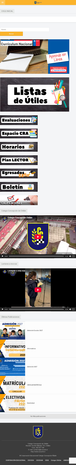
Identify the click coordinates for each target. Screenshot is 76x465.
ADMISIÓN (66, 460)
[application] (38, 236)
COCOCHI (31, 460)
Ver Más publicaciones (38, 416)
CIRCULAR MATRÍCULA (34, 385)
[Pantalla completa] (73, 256)
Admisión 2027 (32, 367)
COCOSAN (39, 460)
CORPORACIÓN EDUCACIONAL (15, 460)
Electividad (31, 403)
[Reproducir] (3, 256)
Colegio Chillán (56, 460)
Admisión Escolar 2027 (35, 330)
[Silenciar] (70, 256)
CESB (47, 460)
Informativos (31, 348)
